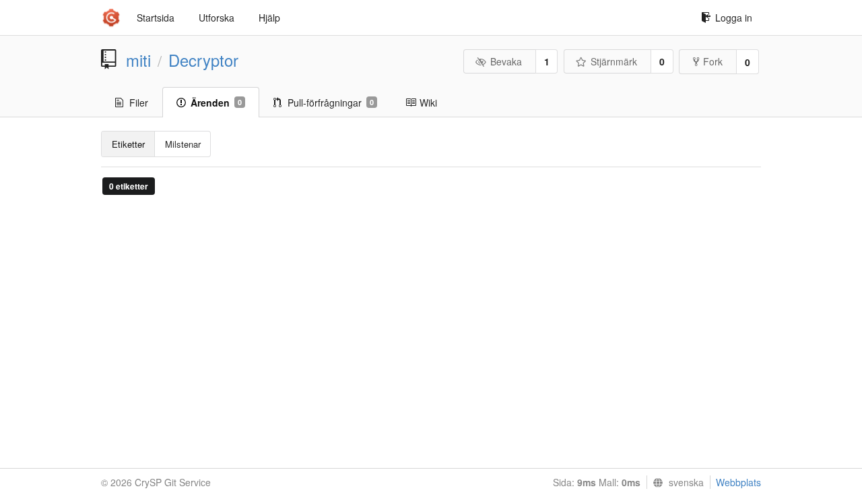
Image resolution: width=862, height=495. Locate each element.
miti (138, 60)
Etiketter (128, 144)
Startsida (155, 17)
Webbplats (738, 482)
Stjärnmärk (614, 61)
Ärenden (216, 102)
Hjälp (269, 17)
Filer (138, 102)
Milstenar (183, 144)
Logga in (733, 17)
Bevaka (506, 61)
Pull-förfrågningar (331, 102)
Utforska (216, 17)
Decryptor (203, 60)
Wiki (428, 102)
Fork (713, 61)
